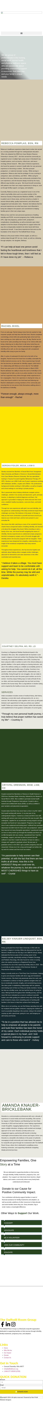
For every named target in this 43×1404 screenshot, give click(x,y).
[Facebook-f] (2, 1324)
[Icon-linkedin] (7, 4)
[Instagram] (13, 1324)
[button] (21, 33)
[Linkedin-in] (7, 1324)
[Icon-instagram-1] (13, 4)
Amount (2, 1379)
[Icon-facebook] (2, 4)
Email (2, 1385)
